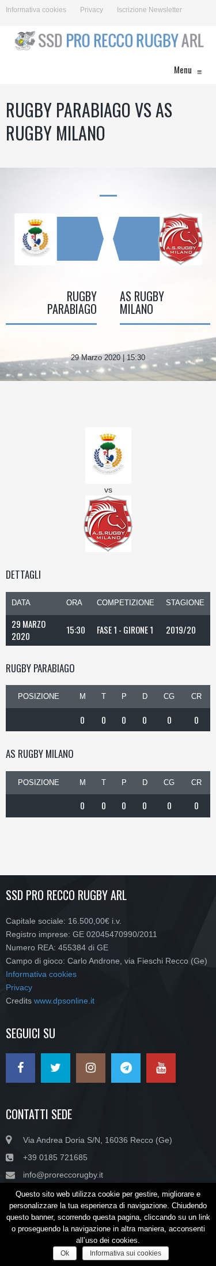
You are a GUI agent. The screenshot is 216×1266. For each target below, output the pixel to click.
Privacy (91, 10)
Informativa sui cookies (125, 1253)
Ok (64, 1253)
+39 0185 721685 (55, 1157)
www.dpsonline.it (64, 1000)
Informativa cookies (36, 10)
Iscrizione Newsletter (149, 10)
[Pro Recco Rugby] (108, 40)
